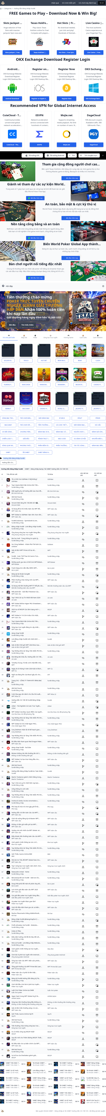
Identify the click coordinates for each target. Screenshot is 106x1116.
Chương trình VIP (27, 432)
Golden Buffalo (9, 360)
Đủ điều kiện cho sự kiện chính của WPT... (26, 1044)
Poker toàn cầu (17, 975)
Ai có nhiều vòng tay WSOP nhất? (23, 1032)
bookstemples (81, 385)
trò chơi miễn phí (68, 3)
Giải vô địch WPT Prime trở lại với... (24, 550)
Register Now (66, 69)
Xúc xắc (98, 425)
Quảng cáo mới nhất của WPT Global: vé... (26, 830)
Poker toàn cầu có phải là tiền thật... (24, 972)
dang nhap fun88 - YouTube (21, 747)
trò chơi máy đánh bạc (87, 3)
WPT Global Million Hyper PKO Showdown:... (27, 603)
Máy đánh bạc (44, 418)
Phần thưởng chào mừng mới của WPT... (26, 580)
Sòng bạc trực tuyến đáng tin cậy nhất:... (26, 627)
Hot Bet (44, 360)
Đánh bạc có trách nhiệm (63, 432)
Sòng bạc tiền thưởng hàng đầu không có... (27, 1002)
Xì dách (62, 418)
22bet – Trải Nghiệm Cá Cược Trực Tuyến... (26, 706)
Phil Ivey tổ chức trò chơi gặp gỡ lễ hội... (26, 807)
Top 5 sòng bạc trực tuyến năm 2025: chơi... (27, 866)
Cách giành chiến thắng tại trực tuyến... (25, 949)
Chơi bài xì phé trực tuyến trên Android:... (26, 955)
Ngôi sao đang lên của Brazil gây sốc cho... (26, 675)
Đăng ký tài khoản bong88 (21, 574)
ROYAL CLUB (62, 409)
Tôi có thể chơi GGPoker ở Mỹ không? (24, 479)
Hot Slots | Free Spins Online (66, 23)
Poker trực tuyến (17, 904)
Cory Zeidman (16, 732)
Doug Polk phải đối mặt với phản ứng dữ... (26, 884)
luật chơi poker (17, 992)
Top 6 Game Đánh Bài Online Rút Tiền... (25, 485)
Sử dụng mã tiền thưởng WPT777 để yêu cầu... (28, 586)
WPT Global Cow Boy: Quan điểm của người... (27, 712)
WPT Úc (14, 671)
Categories (8, 8)
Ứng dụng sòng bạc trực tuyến (22, 535)
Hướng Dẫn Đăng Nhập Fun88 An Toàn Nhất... (28, 771)
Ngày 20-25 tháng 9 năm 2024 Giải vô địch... (27, 669)
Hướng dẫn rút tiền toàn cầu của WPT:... (25, 813)
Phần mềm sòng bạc (45, 445)
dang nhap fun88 (18, 633)
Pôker (98, 418)
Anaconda (26, 385)
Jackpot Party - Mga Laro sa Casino (81, 409)
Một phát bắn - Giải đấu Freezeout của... (26, 592)
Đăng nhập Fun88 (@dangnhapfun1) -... (25, 919)
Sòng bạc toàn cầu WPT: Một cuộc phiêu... (26, 961)
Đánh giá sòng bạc (99, 432)
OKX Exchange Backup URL (94, 69)
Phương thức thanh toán (27, 445)
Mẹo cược (62, 439)
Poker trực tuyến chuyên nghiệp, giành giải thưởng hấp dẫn (34, 305)
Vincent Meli (16, 505)
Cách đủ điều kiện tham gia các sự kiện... (26, 907)
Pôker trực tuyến (45, 439)
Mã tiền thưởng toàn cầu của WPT (23, 588)
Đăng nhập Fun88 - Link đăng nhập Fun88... (27, 527)
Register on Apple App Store (39, 69)
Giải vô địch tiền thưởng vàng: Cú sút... (25, 1008)
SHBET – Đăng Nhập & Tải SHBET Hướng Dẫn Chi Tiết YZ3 (68, 1111)
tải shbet (26, 452)
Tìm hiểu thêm (27, 325)
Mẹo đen (15, 951)
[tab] (9, 336)
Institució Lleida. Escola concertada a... (25, 801)
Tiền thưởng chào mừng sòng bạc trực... (26, 1026)
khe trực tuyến (17, 844)
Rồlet (80, 418)
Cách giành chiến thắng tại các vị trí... (25, 842)
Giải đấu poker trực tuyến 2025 (22, 898)
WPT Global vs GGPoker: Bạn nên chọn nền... (27, 515)
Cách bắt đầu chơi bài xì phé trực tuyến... (26, 984)
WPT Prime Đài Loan (18, 969)
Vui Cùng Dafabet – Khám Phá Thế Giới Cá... (27, 544)
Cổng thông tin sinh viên (20, 789)
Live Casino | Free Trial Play (93, 23)
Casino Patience (99, 385)
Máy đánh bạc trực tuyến (81, 425)
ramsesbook (45, 385)
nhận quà (55, 3)
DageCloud (93, 115)
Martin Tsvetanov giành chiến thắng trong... (27, 777)
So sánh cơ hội (80, 439)
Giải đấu (26, 439)
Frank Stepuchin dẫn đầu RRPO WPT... (25, 568)
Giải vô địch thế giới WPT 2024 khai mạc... (26, 645)
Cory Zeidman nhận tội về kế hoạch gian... (26, 730)
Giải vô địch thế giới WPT (20, 647)
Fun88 (14, 641)
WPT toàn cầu (16, 511)
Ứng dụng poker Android (20, 957)
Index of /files (16, 931)
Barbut (8, 409)
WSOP (14, 612)
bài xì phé (15, 570)
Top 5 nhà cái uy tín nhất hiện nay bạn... (26, 783)
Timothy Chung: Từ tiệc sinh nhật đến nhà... (27, 663)
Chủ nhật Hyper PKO (19, 726)
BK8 (13, 856)
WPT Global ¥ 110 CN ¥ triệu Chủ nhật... (25, 615)
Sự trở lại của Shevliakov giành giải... (24, 1055)
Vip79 (13, 1016)
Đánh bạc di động (45, 432)
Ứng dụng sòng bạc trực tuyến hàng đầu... (26, 532)
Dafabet (14, 546)
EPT (13, 677)
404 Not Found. (17, 497)
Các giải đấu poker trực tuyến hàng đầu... (26, 895)
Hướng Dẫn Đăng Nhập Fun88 (24, 8)
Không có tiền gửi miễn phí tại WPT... (24, 824)
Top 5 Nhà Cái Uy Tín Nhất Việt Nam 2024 (26, 598)
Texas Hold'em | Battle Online (39, 23)
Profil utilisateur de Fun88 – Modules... (25, 925)
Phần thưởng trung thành (63, 445)
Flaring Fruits (9, 385)
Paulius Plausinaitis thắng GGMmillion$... (26, 913)
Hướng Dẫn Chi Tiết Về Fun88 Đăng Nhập (26, 700)
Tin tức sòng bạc (80, 445)
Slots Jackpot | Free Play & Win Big (12, 23)
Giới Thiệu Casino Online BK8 (22, 854)
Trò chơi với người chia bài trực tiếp (27, 425)
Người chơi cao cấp (81, 432)
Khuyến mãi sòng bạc (99, 439)
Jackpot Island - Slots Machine (99, 409)
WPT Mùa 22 (16, 696)
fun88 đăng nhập (18, 487)
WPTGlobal (15, 564)
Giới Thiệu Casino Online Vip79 (22, 1014)
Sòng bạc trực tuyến (9, 418)
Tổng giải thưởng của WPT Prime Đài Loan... (27, 967)
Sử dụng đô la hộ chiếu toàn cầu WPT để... (26, 509)
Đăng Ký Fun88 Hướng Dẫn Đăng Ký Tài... (26, 978)
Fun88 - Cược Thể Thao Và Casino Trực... (25, 556)
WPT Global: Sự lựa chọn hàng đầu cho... (26, 759)
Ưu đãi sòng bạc (8, 432)
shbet (8, 452)
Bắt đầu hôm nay (70, 178)
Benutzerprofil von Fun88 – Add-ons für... (26, 878)
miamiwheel (62, 385)
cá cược (14, 600)
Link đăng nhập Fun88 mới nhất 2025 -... (26, 639)
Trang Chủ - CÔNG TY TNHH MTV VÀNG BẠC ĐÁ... (26, 681)
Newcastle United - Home (20, 872)
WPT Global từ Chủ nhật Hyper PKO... (24, 724)
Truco (26, 360)
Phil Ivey (14, 809)
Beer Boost (62, 360)
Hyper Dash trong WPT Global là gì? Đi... (25, 996)
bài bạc (14, 915)
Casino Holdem (45, 409)
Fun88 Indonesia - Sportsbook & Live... (25, 521)
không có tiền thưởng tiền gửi (22, 756)
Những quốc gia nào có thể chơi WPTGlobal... (27, 562)
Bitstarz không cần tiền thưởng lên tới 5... (26, 753)
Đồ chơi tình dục (17, 493)
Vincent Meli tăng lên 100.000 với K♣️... (25, 503)
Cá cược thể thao (63, 425)
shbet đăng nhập (44, 452)
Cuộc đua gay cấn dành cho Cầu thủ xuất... (26, 694)
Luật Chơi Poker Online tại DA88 (23, 990)
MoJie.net (66, 115)
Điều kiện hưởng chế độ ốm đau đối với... (26, 937)
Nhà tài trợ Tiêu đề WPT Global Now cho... (26, 860)
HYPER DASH (16, 998)
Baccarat (26, 409)
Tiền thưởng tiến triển (45, 425)
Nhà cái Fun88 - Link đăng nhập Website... (26, 943)
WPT (13, 552)
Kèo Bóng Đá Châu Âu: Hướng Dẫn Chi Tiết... (27, 657)
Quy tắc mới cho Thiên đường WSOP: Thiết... (27, 1038)
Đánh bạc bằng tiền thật (99, 445)
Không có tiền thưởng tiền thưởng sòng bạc (27, 1004)
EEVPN (39, 115)
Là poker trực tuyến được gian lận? (24, 901)
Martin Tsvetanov (17, 779)
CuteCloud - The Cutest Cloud (12, 115)
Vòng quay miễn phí (9, 445)
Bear (80, 360)
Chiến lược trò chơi (9, 439)
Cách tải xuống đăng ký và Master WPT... (26, 818)
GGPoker (14, 481)
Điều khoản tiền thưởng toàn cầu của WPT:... (27, 836)
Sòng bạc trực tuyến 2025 (20, 868)
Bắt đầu (12, 325)
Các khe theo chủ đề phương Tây (23, 714)
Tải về (102, 3)
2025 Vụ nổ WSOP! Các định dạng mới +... (26, 609)
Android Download (12, 69)
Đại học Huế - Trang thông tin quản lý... (25, 538)
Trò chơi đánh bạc (27, 418)
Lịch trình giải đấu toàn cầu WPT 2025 (25, 890)
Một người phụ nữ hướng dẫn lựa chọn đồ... (27, 491)
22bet (14, 708)
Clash (98, 360)
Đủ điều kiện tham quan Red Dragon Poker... (27, 741)
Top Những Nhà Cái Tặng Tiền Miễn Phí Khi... (27, 651)
